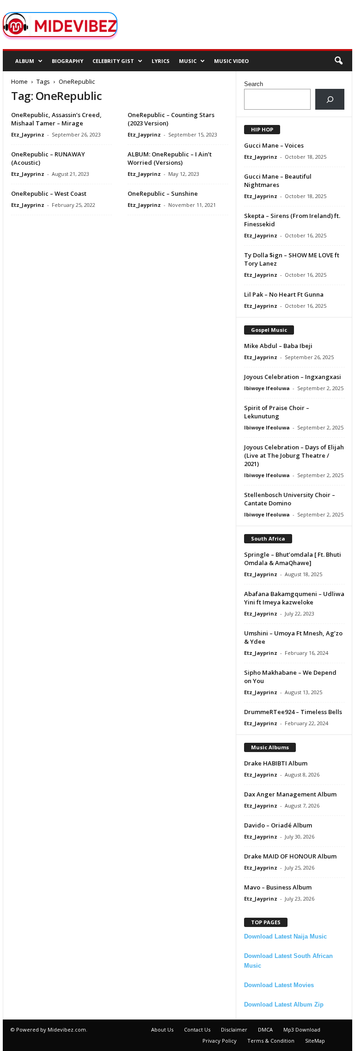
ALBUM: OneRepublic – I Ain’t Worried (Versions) (170, 158)
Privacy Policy (219, 1040)
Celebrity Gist (113, 60)
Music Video (231, 60)
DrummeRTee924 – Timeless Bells (293, 712)
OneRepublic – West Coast (48, 193)
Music (187, 60)
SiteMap (315, 1040)
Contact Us (197, 1029)
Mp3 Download (301, 1029)
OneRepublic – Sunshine (163, 193)
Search (253, 84)
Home (19, 81)
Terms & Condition (270, 1040)
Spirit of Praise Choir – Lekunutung (276, 412)
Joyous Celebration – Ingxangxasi (292, 377)
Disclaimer (234, 1029)
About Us (162, 1029)
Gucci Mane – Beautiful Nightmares (278, 180)
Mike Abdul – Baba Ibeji (278, 346)
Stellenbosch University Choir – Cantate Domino (289, 499)
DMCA (265, 1029)
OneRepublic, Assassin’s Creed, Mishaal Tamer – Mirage (56, 119)
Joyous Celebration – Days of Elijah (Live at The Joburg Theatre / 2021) (294, 455)
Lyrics (161, 60)
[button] (338, 61)
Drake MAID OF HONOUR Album (290, 856)
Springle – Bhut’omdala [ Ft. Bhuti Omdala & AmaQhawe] (292, 558)
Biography (67, 60)
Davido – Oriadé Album (278, 825)
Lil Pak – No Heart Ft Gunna (284, 294)
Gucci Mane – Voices (274, 145)
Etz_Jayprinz (27, 134)
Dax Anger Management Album (290, 794)
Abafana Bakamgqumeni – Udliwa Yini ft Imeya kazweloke (294, 598)
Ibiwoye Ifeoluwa (267, 388)
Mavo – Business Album (278, 887)
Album (24, 60)
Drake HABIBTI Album (275, 763)
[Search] (329, 99)
